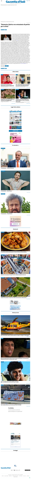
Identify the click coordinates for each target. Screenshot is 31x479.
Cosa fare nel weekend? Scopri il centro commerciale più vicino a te (13, 274)
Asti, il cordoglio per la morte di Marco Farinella (9, 381)
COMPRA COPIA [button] (15, 130)
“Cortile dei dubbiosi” (23, 63)
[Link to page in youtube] (14, 470)
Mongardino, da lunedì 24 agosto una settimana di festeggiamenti (8, 100)
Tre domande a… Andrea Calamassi (7, 168)
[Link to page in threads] (6, 29)
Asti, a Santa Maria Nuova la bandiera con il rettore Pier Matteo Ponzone (23, 85)
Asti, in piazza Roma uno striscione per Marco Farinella (11, 404)
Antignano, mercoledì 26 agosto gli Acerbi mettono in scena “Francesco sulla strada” (22, 100)
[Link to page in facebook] (1, 29)
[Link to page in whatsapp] (4, 29)
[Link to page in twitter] (2, 29)
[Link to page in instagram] (11, 470)
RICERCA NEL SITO (27, 0)
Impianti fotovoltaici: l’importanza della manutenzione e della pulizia (13, 297)
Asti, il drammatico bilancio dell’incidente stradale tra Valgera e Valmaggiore (15, 335)
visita (17, 40)
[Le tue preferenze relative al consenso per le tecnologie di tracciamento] (29, 477)
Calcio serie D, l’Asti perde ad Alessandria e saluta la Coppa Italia (7, 85)
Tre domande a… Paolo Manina (6, 213)
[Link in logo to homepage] (6, 467)
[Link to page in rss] (16, 470)
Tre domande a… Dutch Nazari (6, 190)
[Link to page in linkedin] (3, 29)
